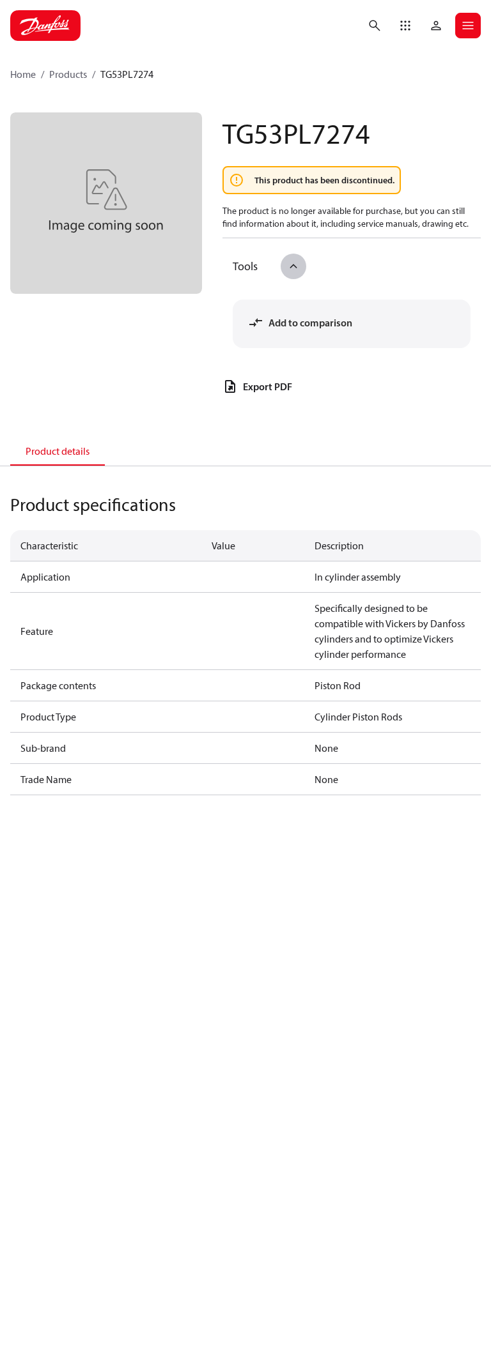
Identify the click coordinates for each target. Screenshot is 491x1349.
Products (68, 74)
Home (23, 74)
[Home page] (45, 25)
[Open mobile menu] (468, 25)
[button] (405, 25)
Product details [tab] (58, 451)
